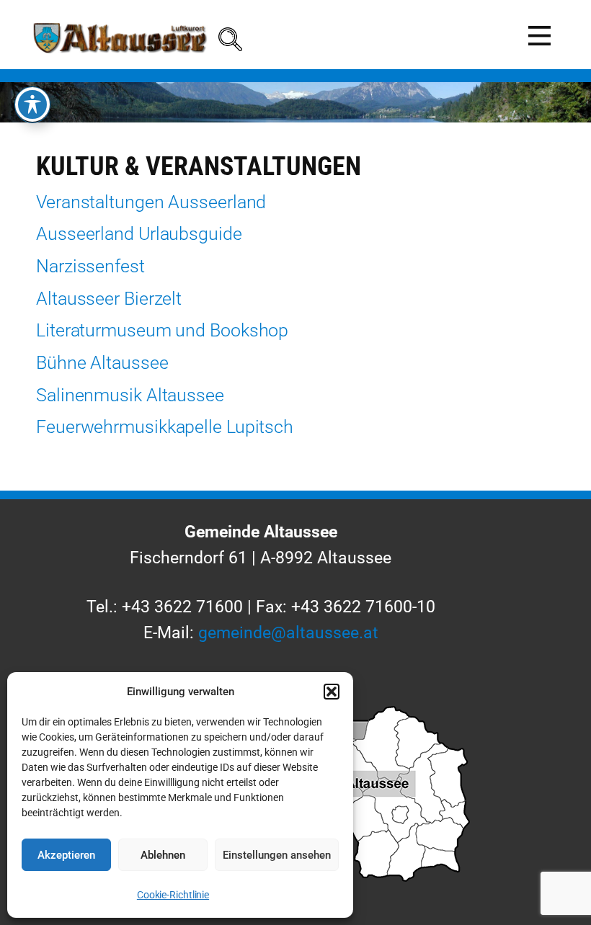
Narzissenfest (90, 266)
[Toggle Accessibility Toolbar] (32, 104)
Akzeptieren (66, 855)
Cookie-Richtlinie (173, 895)
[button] (331, 691)
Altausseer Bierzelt (109, 298)
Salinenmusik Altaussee (130, 395)
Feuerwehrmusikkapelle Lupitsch (164, 426)
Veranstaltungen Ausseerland (151, 202)
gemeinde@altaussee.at (288, 632)
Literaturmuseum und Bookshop (162, 330)
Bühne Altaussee (102, 362)
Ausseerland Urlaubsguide (139, 233)
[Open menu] (539, 35)
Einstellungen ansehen (277, 855)
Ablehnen (163, 855)
